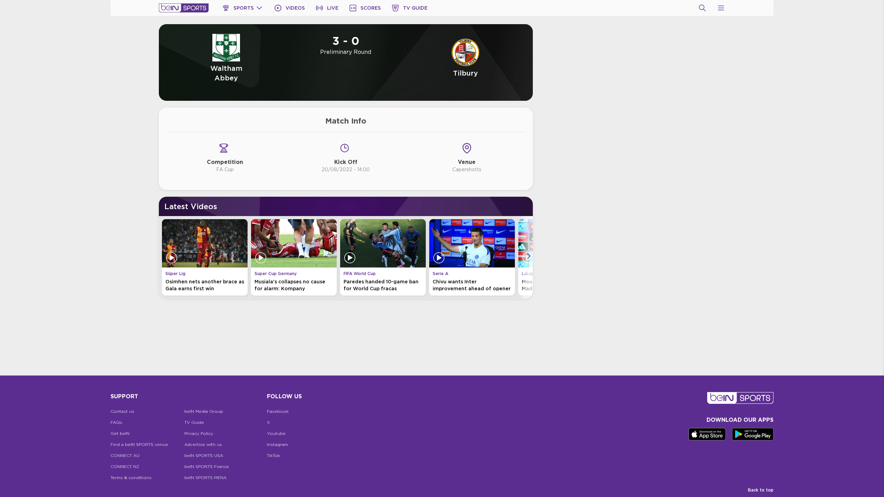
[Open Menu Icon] (721, 8)
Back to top (761, 490)
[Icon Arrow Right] (529, 256)
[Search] (702, 8)
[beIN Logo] (184, 7)
